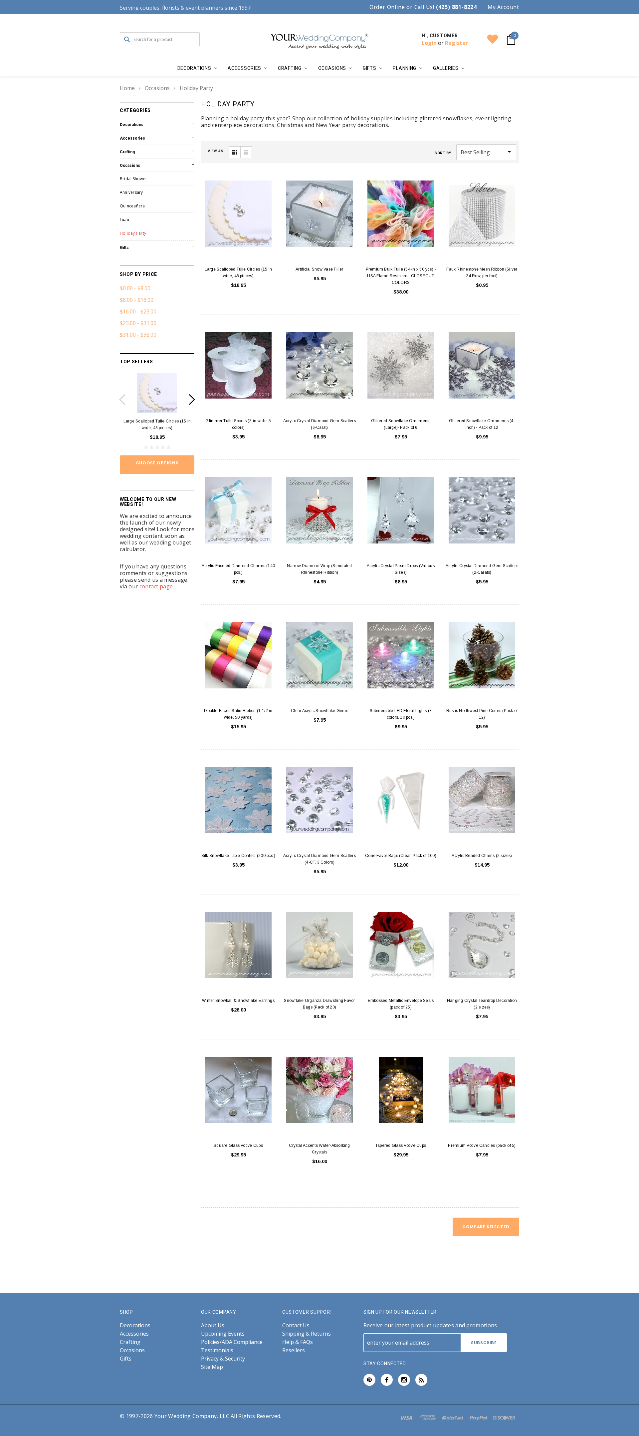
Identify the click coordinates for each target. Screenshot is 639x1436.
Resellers (293, 1350)
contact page (156, 586)
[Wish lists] (492, 39)
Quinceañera (132, 206)
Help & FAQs (297, 1342)
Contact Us (296, 1325)
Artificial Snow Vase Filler (319, 269)
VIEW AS (216, 151)
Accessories (132, 138)
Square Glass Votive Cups (238, 1145)
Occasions (157, 88)
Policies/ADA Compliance (232, 1342)
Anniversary (131, 192)
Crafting (127, 152)
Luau (124, 219)
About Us (212, 1325)
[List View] (246, 152)
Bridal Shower (133, 178)
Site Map (212, 1367)
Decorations (131, 124)
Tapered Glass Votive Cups (400, 1145)
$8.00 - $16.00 (136, 299)
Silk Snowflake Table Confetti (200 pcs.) (238, 855)
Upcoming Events (223, 1334)
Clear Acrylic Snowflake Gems (319, 710)
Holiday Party (196, 88)
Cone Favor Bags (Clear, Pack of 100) (400, 855)
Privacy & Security (223, 1359)
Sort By (442, 153)
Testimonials (217, 1350)
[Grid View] (234, 152)
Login (429, 43)
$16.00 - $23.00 (138, 311)
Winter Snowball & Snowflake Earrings (238, 1000)
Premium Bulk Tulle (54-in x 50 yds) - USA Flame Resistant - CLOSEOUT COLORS (401, 276)
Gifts (124, 247)
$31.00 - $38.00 (138, 334)
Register (456, 43)
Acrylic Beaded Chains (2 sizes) (482, 855)
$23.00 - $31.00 (138, 323)
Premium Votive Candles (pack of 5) (482, 1145)
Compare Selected (486, 1227)
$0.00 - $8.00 (135, 288)
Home (127, 88)
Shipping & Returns (306, 1334)
